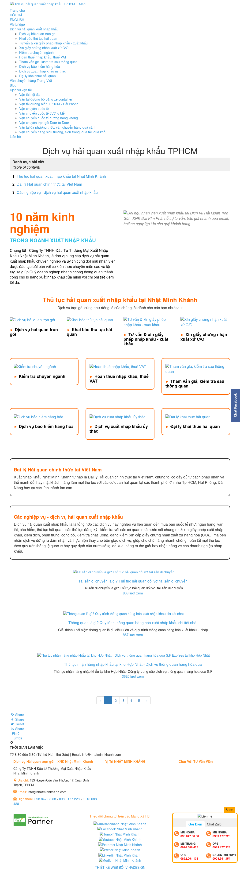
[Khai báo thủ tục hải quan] (90, 319)
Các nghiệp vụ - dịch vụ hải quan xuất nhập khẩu (55, 192)
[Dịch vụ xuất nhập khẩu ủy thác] (117, 416)
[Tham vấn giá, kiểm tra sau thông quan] (195, 368)
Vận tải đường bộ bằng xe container (45, 99)
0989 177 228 (69, 798)
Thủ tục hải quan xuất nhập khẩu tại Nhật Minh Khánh (59, 176)
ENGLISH (17, 19)
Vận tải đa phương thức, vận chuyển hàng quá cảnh (57, 127)
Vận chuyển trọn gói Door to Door (44, 122)
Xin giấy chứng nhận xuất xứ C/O (43, 47)
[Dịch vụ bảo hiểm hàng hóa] (38, 416)
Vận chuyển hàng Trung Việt (31, 80)
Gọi (230, 809)
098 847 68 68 (45, 798)
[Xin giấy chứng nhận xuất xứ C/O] (205, 322)
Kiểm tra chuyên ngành (36, 52)
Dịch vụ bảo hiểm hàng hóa (39, 66)
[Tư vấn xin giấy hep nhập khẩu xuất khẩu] (148, 322)
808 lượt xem (133, 592)
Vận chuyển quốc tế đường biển (43, 113)
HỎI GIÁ (16, 15)
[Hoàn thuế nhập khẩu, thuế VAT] (118, 366)
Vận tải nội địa (29, 94)
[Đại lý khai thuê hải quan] (187, 416)
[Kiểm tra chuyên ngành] (35, 366)
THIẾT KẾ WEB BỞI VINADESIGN (120, 867)
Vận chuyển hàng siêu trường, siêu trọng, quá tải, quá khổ (62, 132)
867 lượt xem (133, 634)
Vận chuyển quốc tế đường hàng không (48, 118)
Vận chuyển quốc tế (34, 108)
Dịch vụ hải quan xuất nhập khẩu (34, 29)
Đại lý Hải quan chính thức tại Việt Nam (47, 184)
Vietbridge (17, 24)
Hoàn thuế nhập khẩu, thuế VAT (43, 57)
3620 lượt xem (133, 676)
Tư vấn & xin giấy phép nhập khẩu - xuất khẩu (53, 43)
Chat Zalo (214, 824)
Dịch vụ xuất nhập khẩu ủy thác (42, 71)
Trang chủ (17, 10)
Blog (13, 85)
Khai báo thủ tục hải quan (38, 38)
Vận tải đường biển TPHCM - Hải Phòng (49, 103)
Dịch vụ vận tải (21, 89)
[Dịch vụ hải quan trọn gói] (32, 319)
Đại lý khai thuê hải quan (37, 75)
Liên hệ (15, 136)
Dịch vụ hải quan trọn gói (37, 33)
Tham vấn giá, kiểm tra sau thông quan (48, 61)
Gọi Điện (195, 824)
